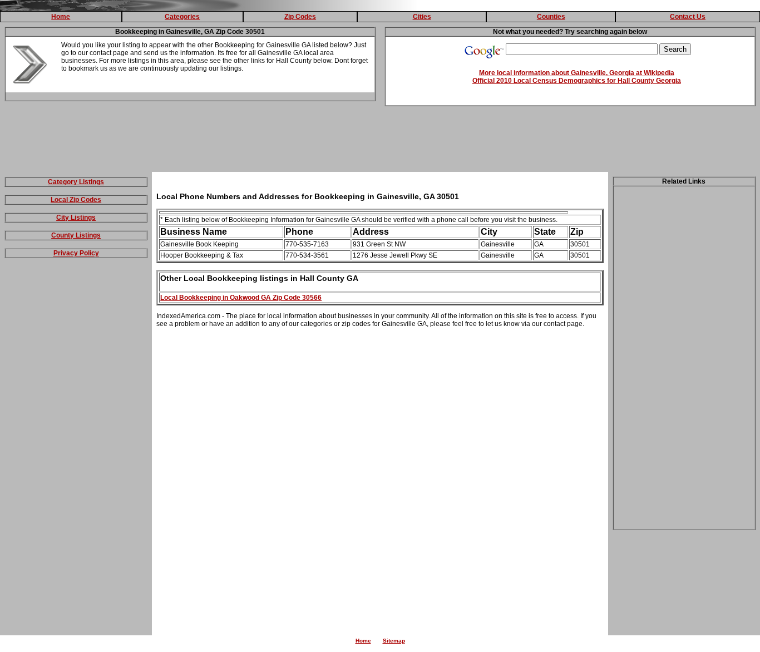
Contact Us (687, 17)
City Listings (76, 217)
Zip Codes (300, 17)
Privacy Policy (76, 253)
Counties (551, 17)
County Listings (76, 235)
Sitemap (394, 641)
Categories (182, 17)
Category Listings (76, 182)
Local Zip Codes (76, 200)
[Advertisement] (380, 141)
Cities (422, 17)
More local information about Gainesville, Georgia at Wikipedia (576, 73)
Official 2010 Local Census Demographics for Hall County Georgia (576, 81)
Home (60, 17)
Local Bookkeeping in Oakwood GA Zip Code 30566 (241, 298)
